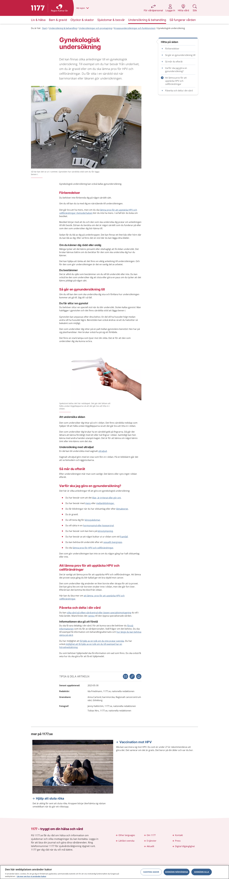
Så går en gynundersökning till (180, 55)
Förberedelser (172, 48)
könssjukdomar (92, 519)
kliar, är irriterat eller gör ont (106, 497)
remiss (91, 615)
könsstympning (105, 531)
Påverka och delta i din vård (179, 90)
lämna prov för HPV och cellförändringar (93, 547)
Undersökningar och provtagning (95, 28)
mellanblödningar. (105, 503)
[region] (114, 872)
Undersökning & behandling (63, 28)
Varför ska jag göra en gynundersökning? (176, 70)
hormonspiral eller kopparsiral (98, 525)
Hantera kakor (151, 872)
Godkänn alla (201, 872)
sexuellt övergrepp (112, 542)
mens (88, 503)
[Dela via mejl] (125, 676)
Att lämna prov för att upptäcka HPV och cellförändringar (176, 81)
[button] (138, 676)
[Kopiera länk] (132, 676)
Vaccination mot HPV (135, 742)
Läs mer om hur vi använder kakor (31, 876)
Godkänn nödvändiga (176, 872)
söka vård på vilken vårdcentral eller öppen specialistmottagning (99, 612)
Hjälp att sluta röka (50, 798)
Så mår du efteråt (174, 61)
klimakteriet (122, 508)
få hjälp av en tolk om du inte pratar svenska (102, 640)
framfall (124, 536)
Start (44, 28)
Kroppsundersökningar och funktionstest (134, 28)
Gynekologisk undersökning (171, 28)
